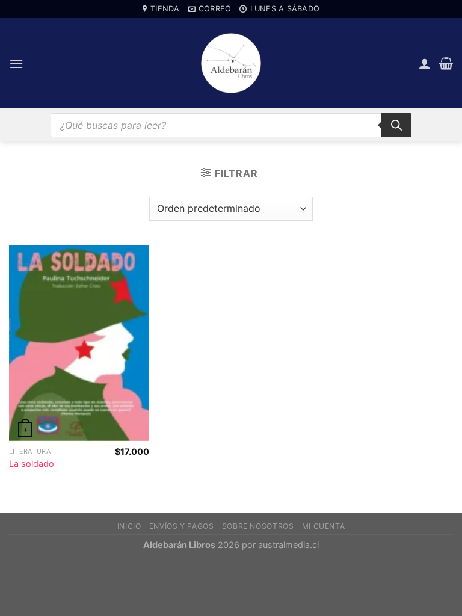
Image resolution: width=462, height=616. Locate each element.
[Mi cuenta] (425, 63)
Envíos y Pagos (181, 526)
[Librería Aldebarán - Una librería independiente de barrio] (231, 63)
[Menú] (16, 63)
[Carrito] (446, 63)
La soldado (31, 463)
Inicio (129, 526)
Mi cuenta (323, 526)
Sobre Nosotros (258, 526)
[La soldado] (79, 343)
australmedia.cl (288, 545)
